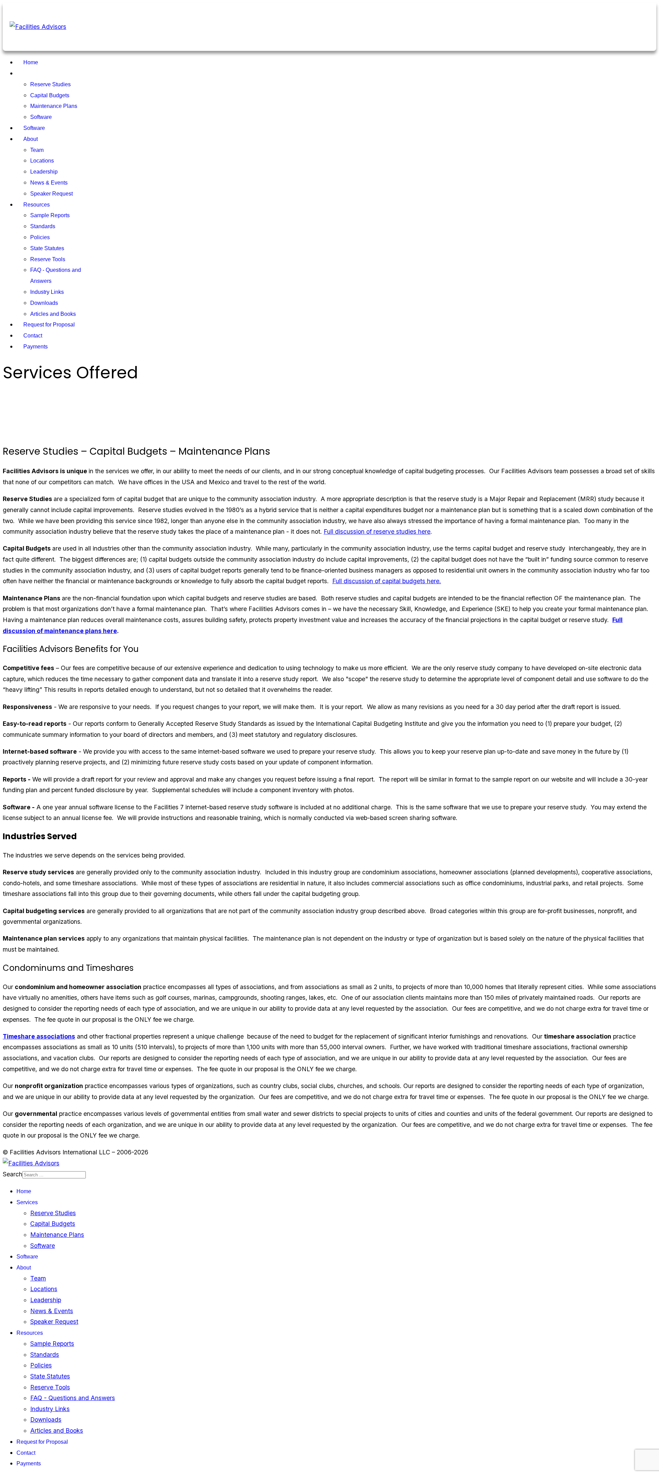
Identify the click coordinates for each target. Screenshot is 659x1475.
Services (34, 73)
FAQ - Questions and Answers (72, 1397)
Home (30, 62)
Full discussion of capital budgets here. (386, 581)
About (30, 139)
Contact (32, 336)
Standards (42, 226)
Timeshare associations (39, 1036)
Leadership (44, 172)
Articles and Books (53, 314)
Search (12, 1174)
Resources (36, 205)
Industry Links (47, 292)
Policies (40, 237)
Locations (42, 161)
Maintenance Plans (53, 106)
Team (37, 150)
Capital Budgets (49, 95)
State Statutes (47, 248)
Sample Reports (50, 215)
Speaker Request (51, 194)
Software (41, 117)
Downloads (44, 303)
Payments (35, 347)
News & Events (49, 183)
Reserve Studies (50, 84)
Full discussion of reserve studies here (377, 531)
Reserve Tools (47, 259)
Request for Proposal (49, 325)
